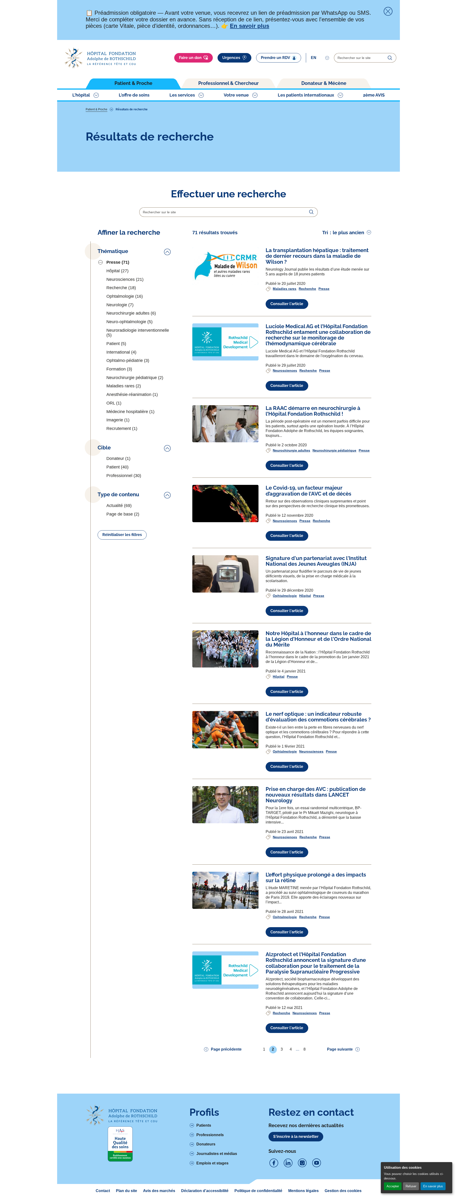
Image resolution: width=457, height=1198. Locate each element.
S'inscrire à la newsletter (295, 1136)
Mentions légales (303, 1191)
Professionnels (210, 1135)
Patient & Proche (133, 83)
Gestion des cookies (343, 1191)
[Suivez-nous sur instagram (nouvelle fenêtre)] (302, 1163)
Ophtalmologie (285, 596)
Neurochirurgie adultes (291, 450)
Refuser (411, 1186)
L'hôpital (81, 95)
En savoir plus (433, 1186)
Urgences (231, 57)
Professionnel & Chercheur (228, 83)
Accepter (393, 1186)
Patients (203, 1125)
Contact (103, 1191)
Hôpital (305, 596)
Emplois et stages (212, 1163)
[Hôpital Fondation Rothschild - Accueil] (100, 58)
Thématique (113, 251)
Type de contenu (118, 494)
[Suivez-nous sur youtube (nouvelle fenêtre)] (316, 1163)
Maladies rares (284, 289)
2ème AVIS (374, 95)
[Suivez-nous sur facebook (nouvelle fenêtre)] (273, 1163)
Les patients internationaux (306, 95)
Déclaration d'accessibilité (204, 1191)
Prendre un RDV (275, 57)
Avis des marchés (159, 1191)
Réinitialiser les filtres (122, 534)
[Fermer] (388, 11)
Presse (323, 289)
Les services (182, 95)
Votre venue (236, 95)
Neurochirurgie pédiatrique (334, 450)
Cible (104, 448)
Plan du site (126, 1191)
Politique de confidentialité (258, 1191)
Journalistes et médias (216, 1154)
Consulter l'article (286, 304)
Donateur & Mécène (323, 83)
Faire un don (190, 57)
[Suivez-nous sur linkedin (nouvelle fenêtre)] (288, 1163)
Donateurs (205, 1144)
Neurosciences (285, 370)
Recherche (307, 289)
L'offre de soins (134, 95)
